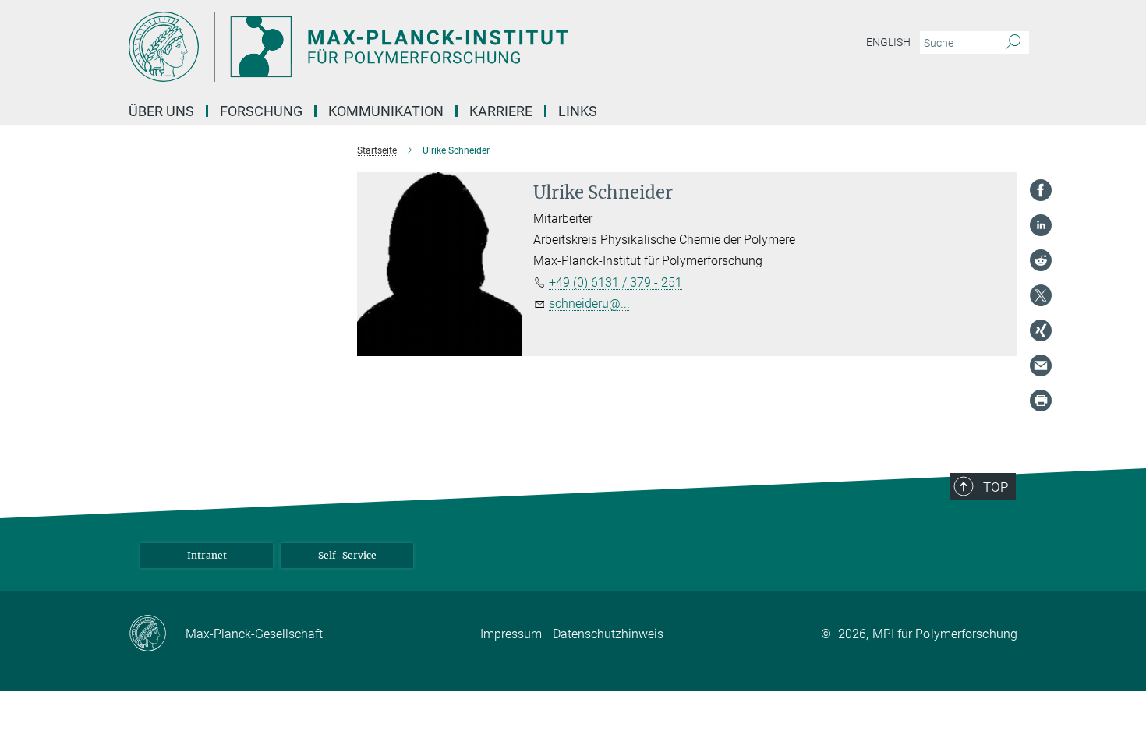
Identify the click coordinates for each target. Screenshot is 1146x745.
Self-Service (347, 555)
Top (995, 487)
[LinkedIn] (1040, 225)
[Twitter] (1040, 295)
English (888, 42)
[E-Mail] (1040, 365)
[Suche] (1013, 43)
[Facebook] (1040, 190)
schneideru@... (589, 303)
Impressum (511, 634)
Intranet (207, 555)
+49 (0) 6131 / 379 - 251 (615, 282)
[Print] (1040, 400)
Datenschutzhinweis (608, 634)
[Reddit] (1040, 260)
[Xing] (1040, 330)
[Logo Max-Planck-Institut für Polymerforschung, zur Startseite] (421, 47)
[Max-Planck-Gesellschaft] (157, 634)
